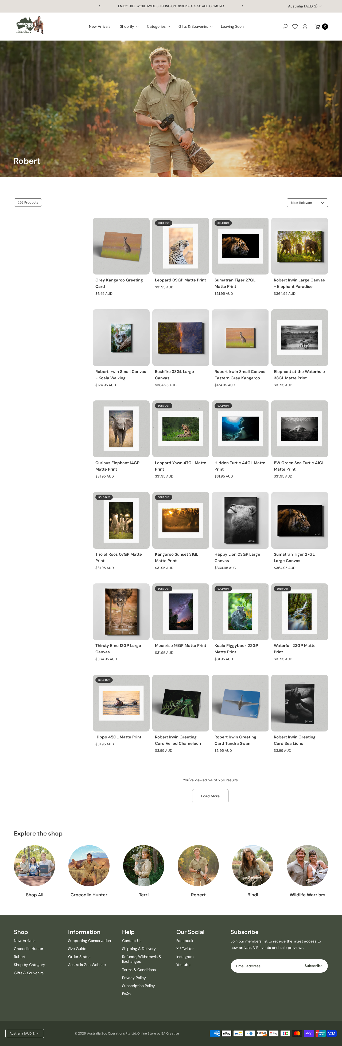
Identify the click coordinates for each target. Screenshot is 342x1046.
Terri (144, 895)
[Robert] (198, 865)
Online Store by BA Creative (158, 1033)
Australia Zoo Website (87, 964)
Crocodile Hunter (89, 895)
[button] (131, 26)
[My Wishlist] (295, 26)
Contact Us (131, 940)
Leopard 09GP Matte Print (180, 280)
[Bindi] (252, 865)
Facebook (184, 940)
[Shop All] (34, 865)
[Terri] (143, 865)
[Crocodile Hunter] (89, 865)
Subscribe (313, 965)
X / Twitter (185, 948)
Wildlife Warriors (307, 895)
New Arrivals (24, 940)
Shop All (34, 895)
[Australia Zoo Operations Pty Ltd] (30, 25)
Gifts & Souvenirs (29, 973)
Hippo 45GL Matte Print (118, 737)
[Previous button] (100, 6)
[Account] (305, 26)
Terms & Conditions (139, 969)
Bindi (252, 895)
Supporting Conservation (89, 940)
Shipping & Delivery (139, 948)
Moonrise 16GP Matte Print (180, 645)
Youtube (183, 964)
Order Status (79, 956)
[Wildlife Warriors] (307, 865)
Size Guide (77, 948)
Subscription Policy (138, 985)
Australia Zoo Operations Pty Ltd (111, 1033)
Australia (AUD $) (302, 6)
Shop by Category (29, 964)
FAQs (126, 993)
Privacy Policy (134, 977)
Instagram (184, 956)
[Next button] (242, 6)
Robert (198, 895)
